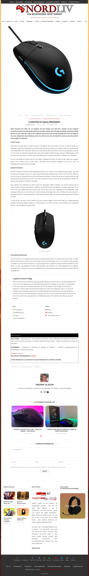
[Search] (86, 21)
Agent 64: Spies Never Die (8, 502)
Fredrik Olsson (30, 124)
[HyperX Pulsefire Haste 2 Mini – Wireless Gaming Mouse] (27, 416)
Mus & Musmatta (50, 115)
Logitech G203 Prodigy (26, 366)
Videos (79, 21)
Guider (58, 21)
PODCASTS (9, 21)
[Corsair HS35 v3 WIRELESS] (23, 512)
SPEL (16, 21)
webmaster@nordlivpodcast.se (52, 569)
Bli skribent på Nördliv (53, 2)
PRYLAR (22, 21)
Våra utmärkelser (39, 2)
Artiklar (64, 21)
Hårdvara (29, 21)
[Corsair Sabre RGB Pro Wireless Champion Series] (61, 416)
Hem (3, 21)
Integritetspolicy (74, 2)
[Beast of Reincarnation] (23, 496)
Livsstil (37, 21)
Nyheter (72, 21)
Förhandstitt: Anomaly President (8, 520)
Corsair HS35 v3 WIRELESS (21, 519)
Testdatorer (28, 2)
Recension (38, 366)
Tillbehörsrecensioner (37, 115)
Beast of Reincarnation (21, 502)
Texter (26, 115)
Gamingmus (15, 366)
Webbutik (64, 2)
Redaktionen (19, 2)
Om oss (12, 2)
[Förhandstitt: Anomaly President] (10, 512)
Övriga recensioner (47, 21)
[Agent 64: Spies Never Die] (10, 496)
